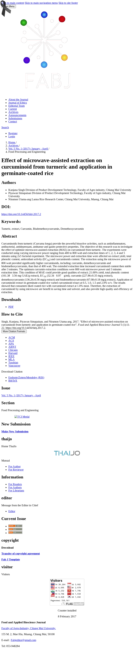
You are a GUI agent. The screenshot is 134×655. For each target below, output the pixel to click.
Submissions (15, 118)
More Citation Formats (14, 331)
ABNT (12, 346)
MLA (11, 359)
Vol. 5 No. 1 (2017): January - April (28, 148)
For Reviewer (16, 469)
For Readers (15, 484)
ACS (11, 340)
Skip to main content (12, 2)
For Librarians (16, 490)
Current (12, 108)
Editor (11, 511)
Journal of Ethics (17, 102)
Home (12, 142)
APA (11, 343)
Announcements (17, 115)
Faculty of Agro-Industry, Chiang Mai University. (28, 628)
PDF (11, 306)
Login (11, 136)
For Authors (15, 487)
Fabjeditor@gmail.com (23, 640)
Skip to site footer (68, 2)
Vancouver (14, 365)
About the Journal (18, 99)
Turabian (13, 362)
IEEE (11, 356)
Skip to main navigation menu (41, 2)
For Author (14, 466)
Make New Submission (14, 431)
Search (5, 127)
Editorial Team (16, 105)
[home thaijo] (67, 454)
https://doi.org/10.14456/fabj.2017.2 (21, 214)
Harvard (12, 353)
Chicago (13, 349)
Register (12, 133)
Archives (13, 112)
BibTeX (12, 380)
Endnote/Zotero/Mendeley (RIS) (26, 377)
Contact (12, 121)
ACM (11, 337)
